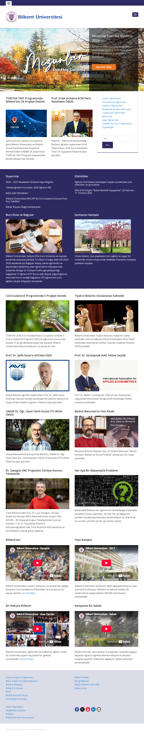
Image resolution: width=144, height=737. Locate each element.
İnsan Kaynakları (14, 706)
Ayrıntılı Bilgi (104, 67)
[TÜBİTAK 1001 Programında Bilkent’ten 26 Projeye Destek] (26, 123)
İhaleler (10, 713)
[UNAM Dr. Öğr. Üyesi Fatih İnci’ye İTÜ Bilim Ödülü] (37, 434)
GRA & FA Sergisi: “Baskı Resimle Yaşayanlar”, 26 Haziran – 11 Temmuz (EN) (105, 192)
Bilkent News (82, 677)
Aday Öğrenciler (110, 120)
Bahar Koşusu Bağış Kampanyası (23, 206)
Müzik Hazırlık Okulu (17, 695)
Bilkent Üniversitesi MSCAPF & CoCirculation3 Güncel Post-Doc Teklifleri (37, 200)
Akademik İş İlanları (16, 710)
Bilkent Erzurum (14, 688)
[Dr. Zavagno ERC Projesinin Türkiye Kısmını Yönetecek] (37, 493)
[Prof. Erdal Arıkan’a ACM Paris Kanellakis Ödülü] (72, 123)
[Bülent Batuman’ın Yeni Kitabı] (106, 431)
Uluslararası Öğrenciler (114, 102)
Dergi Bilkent (82, 681)
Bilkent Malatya (14, 684)
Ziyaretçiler (108, 127)
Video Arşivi (81, 688)
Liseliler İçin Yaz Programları (117, 123)
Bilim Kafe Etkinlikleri (17, 193)
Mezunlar (107, 116)
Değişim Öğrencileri (112, 105)
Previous (3, 59)
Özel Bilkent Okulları (16, 699)
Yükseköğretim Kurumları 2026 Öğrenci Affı (28, 187)
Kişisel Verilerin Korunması (20, 717)
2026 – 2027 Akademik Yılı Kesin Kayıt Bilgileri (29, 182)
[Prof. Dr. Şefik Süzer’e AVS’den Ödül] (37, 375)
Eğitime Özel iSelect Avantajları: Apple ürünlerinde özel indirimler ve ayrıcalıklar (103, 183)
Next (140, 59)
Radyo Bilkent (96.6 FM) (87, 684)
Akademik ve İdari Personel (116, 109)
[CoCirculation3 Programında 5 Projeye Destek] (37, 315)
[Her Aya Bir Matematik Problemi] (106, 490)
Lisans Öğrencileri (111, 98)
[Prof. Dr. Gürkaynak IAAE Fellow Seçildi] (106, 375)
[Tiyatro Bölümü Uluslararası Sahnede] (106, 315)
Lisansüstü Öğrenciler (113, 112)
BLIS (8, 691)
